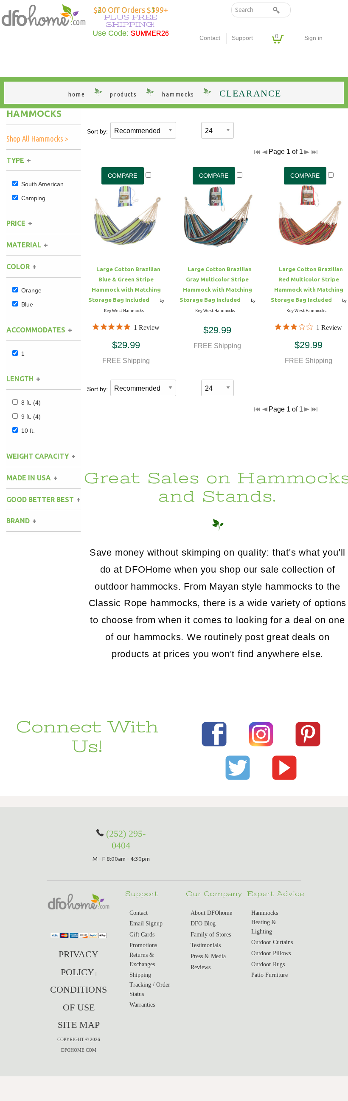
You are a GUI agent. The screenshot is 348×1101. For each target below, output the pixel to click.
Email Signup (146, 923)
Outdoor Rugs (268, 964)
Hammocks (34, 113)
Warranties (142, 1005)
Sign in (313, 38)
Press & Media (208, 956)
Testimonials (206, 945)
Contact (209, 38)
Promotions (143, 945)
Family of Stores (211, 934)
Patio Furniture (269, 975)
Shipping (140, 975)
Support (242, 38)
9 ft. (31, 416)
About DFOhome (211, 913)
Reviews (200, 967)
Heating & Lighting (263, 927)
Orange (31, 290)
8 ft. (31, 402)
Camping (33, 198)
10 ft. (28, 430)
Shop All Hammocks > (37, 138)
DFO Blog (203, 923)
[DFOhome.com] (43, 14)
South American (42, 184)
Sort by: (97, 131)
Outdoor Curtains (272, 942)
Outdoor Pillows (271, 953)
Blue (27, 304)
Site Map (79, 1024)
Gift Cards (141, 934)
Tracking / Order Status (149, 989)
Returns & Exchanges (142, 960)
